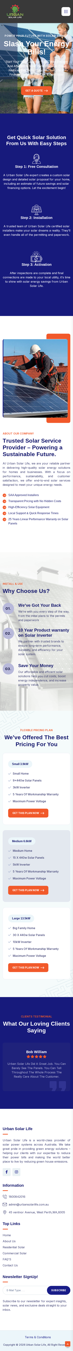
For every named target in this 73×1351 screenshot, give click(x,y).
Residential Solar (14, 1247)
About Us (9, 1241)
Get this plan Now (25, 813)
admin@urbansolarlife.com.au (29, 1204)
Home (7, 1235)
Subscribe (58, 1290)
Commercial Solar (15, 1253)
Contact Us (10, 1265)
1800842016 (17, 1196)
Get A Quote (34, 90)
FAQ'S (7, 1259)
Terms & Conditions (38, 1337)
